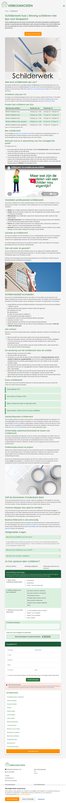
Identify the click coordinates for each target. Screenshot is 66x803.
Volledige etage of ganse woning (36, 598)
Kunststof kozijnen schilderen (15, 697)
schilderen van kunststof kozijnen (35, 89)
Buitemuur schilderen (13, 736)
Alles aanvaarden (12, 799)
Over (35, 771)
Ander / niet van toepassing (35, 585)
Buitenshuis (30, 583)
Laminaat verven (11, 725)
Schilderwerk (14, 11)
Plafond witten (11, 711)
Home (6, 11)
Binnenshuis (30, 580)
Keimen (9, 707)
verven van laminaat (16, 427)
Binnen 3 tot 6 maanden (33, 615)
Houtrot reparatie (12, 700)
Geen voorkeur (31, 618)
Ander (28, 605)
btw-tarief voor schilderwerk (21, 133)
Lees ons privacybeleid (24, 794)
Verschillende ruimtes (33, 595)
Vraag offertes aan (33, 751)
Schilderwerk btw (12, 739)
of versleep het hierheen (27, 636)
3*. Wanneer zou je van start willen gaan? (14, 611)
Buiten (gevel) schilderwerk (34, 600)
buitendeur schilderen (31, 524)
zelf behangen (11, 714)
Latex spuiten (11, 718)
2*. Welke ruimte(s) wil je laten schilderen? (13, 591)
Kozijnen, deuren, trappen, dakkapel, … (37, 603)
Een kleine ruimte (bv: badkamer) (36, 590)
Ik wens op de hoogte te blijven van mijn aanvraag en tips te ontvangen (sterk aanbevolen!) (33, 675)
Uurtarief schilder (12, 704)
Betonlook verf (11, 743)
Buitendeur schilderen (13, 732)
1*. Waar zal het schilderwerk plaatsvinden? (14, 581)
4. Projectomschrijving (13, 622)
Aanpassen (41, 799)
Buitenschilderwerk (12, 721)
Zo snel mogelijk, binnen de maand (37, 610)
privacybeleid (51, 687)
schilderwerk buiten (49, 101)
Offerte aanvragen (33, 679)
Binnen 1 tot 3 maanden (33, 613)
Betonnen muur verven (13, 729)
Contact (35, 773)
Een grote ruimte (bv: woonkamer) (36, 593)
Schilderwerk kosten (13, 746)
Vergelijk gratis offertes (33, 34)
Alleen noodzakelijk (28, 799)
